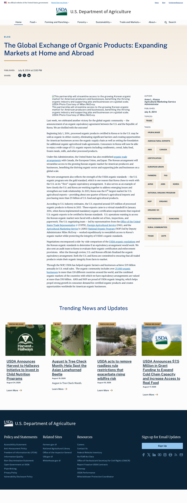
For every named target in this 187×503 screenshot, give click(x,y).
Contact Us (82, 448)
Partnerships (154, 219)
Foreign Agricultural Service (101, 225)
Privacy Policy (10, 472)
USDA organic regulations (122, 241)
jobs (163, 184)
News (157, 3)
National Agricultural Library (56, 448)
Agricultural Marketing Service (62, 228)
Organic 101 (153, 210)
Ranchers (174, 219)
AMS (150, 150)
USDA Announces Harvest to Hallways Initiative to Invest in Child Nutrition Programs (23, 369)
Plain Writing (10, 468)
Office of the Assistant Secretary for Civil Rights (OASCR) (103, 460)
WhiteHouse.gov (50, 460)
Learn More (12, 390)
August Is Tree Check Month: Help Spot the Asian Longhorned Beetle (69, 367)
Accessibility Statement (15, 444)
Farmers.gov (48, 444)
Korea (176, 184)
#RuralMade (154, 132)
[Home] (62, 14)
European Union (156, 167)
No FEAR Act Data (85, 456)
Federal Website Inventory (89, 452)
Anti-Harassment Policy (15, 448)
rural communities (157, 227)
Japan (150, 184)
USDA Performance (86, 472)
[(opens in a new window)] (143, 454)
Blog (163, 3)
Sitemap (81, 468)
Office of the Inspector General (57, 452)
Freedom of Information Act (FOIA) (20, 452)
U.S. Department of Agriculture (100, 11)
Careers (80, 444)
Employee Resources (176, 3)
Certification (154, 158)
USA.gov (46, 456)
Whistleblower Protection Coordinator (95, 476)
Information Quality (13, 456)
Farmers (152, 175)
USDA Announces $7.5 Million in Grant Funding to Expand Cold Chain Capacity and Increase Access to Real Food (161, 372)
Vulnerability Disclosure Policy (18, 476)
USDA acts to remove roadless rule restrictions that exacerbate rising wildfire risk (114, 369)
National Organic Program (101, 228)
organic (163, 201)
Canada (163, 150)
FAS (165, 175)
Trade (149, 121)
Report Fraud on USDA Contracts (92, 464)
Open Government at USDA (16, 464)
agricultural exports (159, 141)
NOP (150, 201)
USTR (163, 236)
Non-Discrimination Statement (19, 460)
